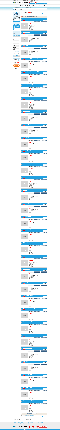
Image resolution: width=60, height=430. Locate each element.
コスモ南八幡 (25, 45)
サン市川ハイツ (26, 282)
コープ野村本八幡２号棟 (27, 387)
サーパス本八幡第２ (26, 32)
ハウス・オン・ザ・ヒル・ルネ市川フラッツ (31, 58)
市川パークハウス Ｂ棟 (27, 374)
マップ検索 (31, 422)
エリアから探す (15, 68)
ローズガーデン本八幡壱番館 (28, 295)
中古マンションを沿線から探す (25, 7)
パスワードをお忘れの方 (16, 423)
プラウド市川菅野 (26, 137)
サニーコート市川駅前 (27, 216)
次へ (45, 13)
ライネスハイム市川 (26, 111)
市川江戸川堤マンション (27, 348)
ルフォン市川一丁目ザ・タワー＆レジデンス (31, 71)
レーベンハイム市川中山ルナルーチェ (30, 229)
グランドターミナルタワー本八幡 (29, 308)
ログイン (16, 21)
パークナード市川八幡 (27, 124)
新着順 (26, 415)
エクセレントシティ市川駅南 (28, 84)
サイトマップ (27, 423)
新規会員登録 (41, 422)
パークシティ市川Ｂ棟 (27, 203)
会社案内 (44, 5)
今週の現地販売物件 (27, 5)
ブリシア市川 (25, 361)
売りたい (33, 5)
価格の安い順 (29, 415)
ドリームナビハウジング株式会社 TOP (17, 7)
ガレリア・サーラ (26, 269)
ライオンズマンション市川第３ (28, 321)
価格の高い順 (32, 415)
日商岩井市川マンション (27, 242)
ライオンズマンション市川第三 (28, 400)
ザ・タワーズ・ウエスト (27, 150)
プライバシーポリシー (22, 423)
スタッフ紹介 (38, 5)
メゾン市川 (25, 190)
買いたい (21, 5)
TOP (15, 5)
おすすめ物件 (27, 422)
